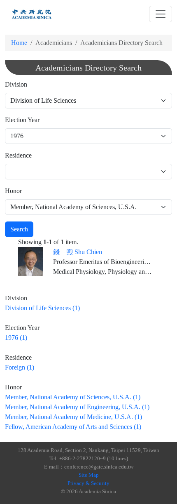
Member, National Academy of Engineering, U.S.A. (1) (77, 406)
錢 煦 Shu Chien (77, 251)
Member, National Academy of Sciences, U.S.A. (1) (72, 396)
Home (19, 42)
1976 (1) (16, 337)
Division (16, 84)
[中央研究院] (31, 14)
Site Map (89, 475)
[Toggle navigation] (160, 14)
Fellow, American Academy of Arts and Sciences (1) (73, 426)
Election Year (22, 119)
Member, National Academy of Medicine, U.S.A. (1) (73, 416)
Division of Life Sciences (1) (42, 307)
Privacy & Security (88, 483)
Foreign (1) (19, 367)
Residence (18, 155)
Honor (13, 190)
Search (19, 229)
